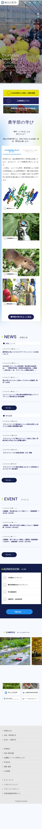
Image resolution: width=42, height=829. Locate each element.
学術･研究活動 (9, 753)
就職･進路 (7, 766)
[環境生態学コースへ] (21, 291)
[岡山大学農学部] (9, 2)
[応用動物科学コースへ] (21, 261)
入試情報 (7, 771)
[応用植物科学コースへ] (21, 226)
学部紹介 (7, 749)
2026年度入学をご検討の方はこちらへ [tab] (30, 150)
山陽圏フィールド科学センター (14, 758)
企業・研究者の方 (10, 735)
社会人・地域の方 (10, 740)
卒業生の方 (8, 731)
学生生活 (7, 762)
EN (30, 2)
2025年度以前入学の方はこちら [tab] (11, 150)
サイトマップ (8, 780)
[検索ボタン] (34, 2)
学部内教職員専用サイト (12, 793)
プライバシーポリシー (11, 789)
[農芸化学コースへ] (21, 196)
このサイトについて (11, 784)
